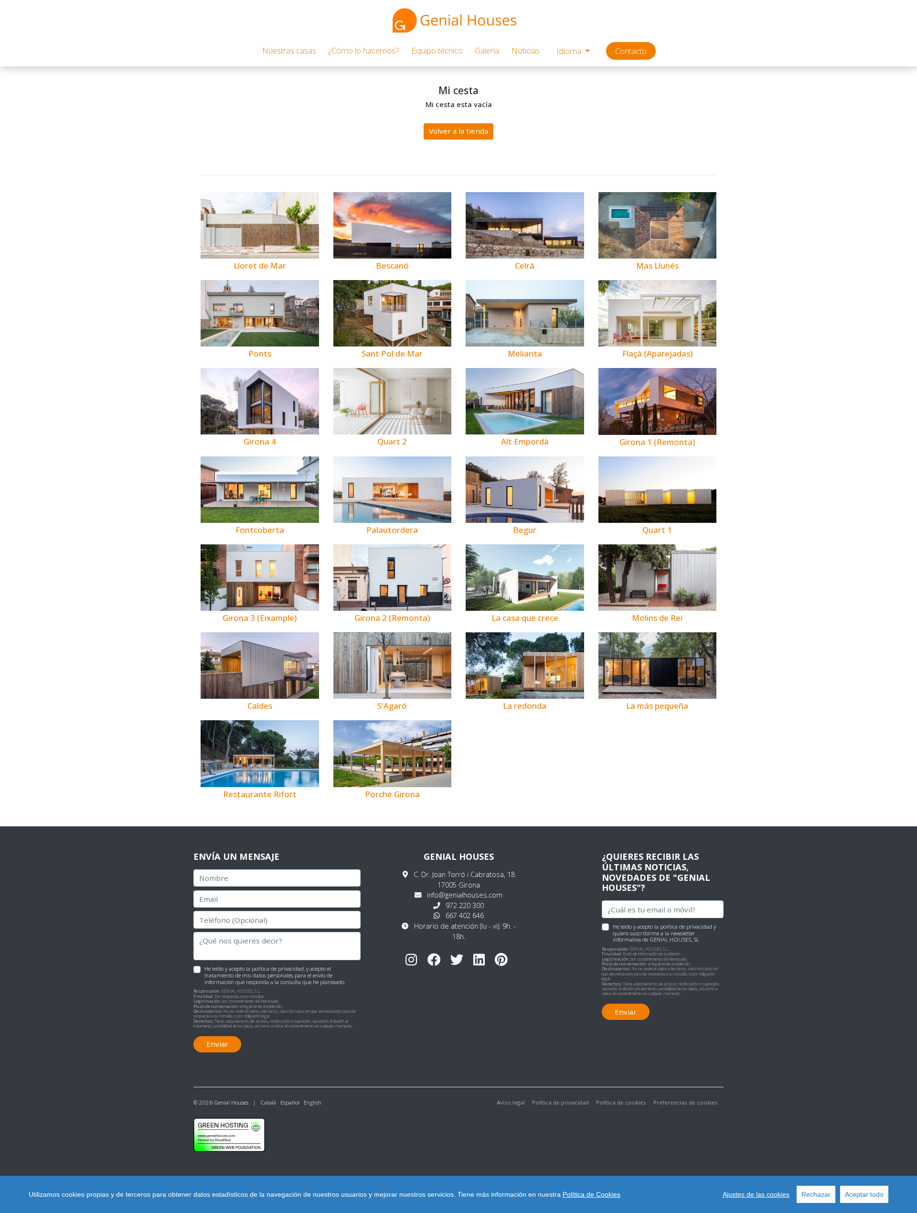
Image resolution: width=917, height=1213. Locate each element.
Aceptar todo (864, 1194)
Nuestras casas (289, 50)
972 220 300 (465, 905)
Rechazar (816, 1194)
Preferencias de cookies (685, 1102)
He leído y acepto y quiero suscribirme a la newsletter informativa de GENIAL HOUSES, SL (664, 933)
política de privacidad (278, 968)
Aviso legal (511, 1102)
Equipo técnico (437, 50)
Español (289, 1102)
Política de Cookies (591, 1194)
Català (268, 1102)
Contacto (631, 50)
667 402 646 (465, 915)
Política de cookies (621, 1102)
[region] (458, 1194)
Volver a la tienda (458, 131)
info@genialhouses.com (464, 894)
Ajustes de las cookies (756, 1194)
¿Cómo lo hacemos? (363, 50)
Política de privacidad (560, 1102)
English (312, 1102)
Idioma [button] (569, 50)
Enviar (217, 1044)
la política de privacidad (683, 926)
